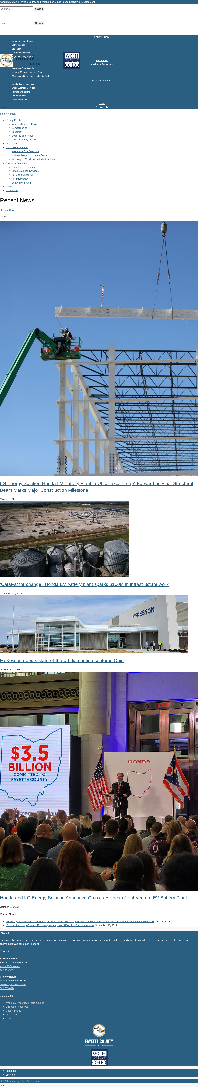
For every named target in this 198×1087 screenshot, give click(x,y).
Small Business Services (23, 88)
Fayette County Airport (22, 56)
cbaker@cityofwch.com (13, 984)
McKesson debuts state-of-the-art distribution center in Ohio (62, 660)
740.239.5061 (7, 970)
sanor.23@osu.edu (10, 966)
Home (3, 210)
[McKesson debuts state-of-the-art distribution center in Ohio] (94, 652)
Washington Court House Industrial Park (30, 76)
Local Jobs (102, 60)
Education (16, 49)
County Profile (102, 37)
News (102, 103)
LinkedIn (10, 1074)
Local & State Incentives (23, 84)
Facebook (11, 1070)
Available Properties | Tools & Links (25, 1003)
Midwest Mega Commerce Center (28, 72)
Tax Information (19, 95)
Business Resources (102, 80)
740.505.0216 (7, 988)
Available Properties (102, 64)
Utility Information (20, 99)
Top (2, 1085)
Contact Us (102, 107)
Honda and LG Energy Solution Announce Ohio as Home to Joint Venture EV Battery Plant (93, 897)
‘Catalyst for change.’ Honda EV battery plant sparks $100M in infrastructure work (84, 584)
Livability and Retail (21, 52)
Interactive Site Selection (23, 68)
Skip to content (8, 113)
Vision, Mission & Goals (23, 41)
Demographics (19, 45)
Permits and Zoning (21, 92)
